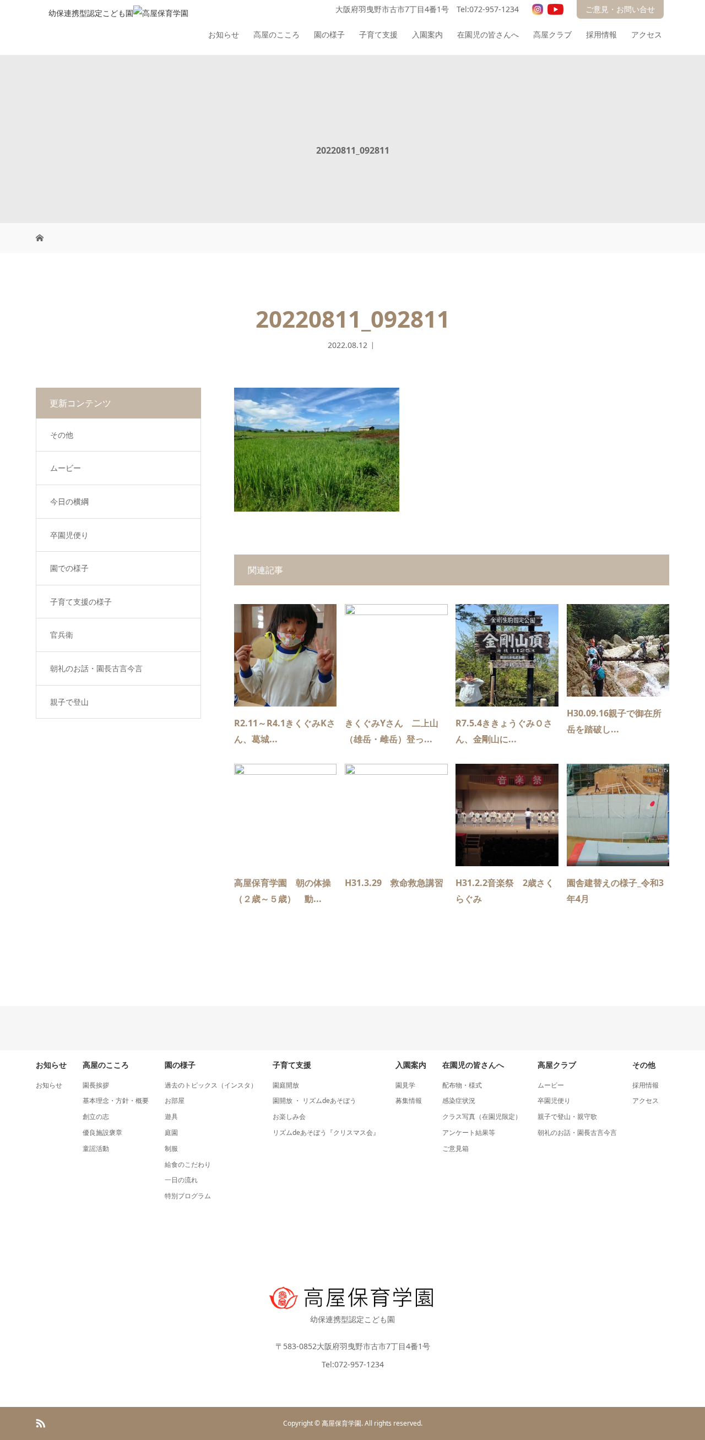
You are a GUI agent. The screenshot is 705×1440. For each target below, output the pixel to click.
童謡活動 (96, 1148)
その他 (61, 435)
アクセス (646, 34)
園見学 (405, 1085)
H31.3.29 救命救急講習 (394, 883)
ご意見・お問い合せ (620, 9)
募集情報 (408, 1100)
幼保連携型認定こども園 (352, 1319)
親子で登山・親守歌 (567, 1116)
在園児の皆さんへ (488, 34)
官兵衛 (61, 634)
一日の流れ (181, 1179)
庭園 (171, 1132)
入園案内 (427, 34)
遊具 (171, 1116)
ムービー (65, 468)
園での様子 (69, 568)
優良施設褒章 (102, 1132)
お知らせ (223, 34)
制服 (171, 1148)
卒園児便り (69, 535)
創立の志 (96, 1116)
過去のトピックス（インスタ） (211, 1085)
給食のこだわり (188, 1164)
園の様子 (329, 34)
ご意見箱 (455, 1148)
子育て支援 (378, 34)
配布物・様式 (462, 1085)
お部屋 (175, 1100)
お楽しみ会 (289, 1116)
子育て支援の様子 (81, 601)
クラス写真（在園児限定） (482, 1116)
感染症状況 (458, 1100)
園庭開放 (286, 1085)
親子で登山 (69, 702)
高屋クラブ (552, 34)
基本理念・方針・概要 (116, 1100)
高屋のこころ (276, 34)
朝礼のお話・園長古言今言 (96, 668)
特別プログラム (188, 1195)
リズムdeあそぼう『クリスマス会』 (326, 1132)
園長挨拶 (96, 1085)
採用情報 (601, 34)
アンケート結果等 (468, 1132)
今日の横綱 (69, 501)
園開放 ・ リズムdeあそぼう (314, 1100)
